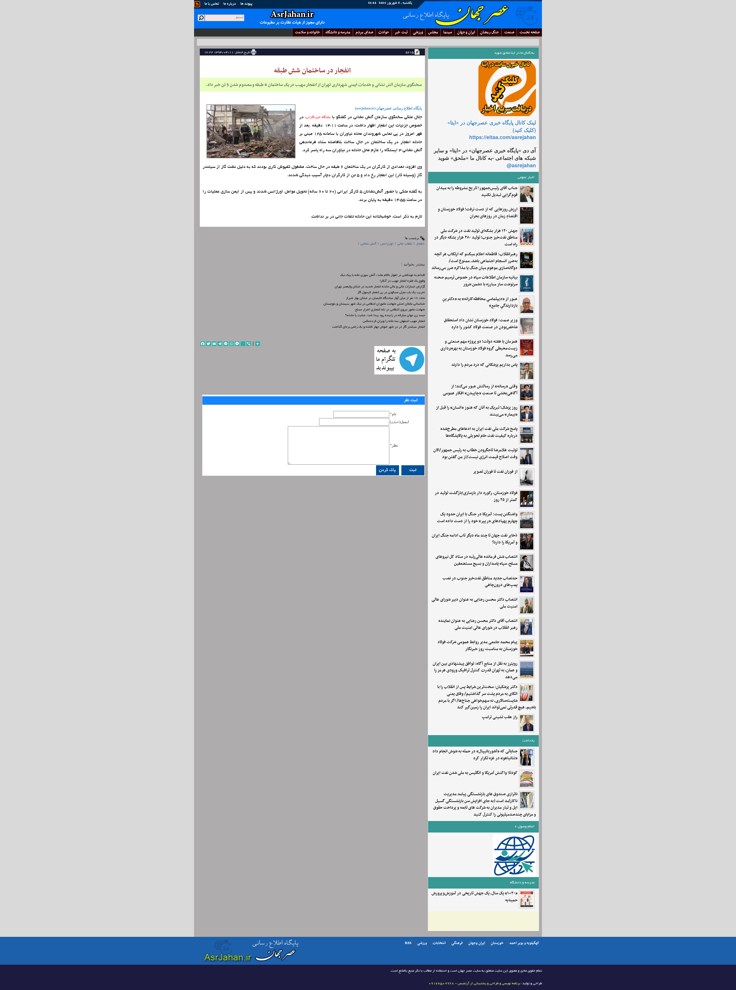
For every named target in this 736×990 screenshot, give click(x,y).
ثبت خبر (401, 32)
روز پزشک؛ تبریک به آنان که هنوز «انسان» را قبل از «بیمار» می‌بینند (477, 411)
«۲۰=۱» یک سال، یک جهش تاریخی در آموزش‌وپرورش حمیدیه (475, 897)
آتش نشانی (368, 244)
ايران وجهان (466, 32)
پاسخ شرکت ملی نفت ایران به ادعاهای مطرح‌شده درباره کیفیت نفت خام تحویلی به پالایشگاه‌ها (479, 432)
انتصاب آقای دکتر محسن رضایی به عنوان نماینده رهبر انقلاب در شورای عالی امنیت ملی (478, 624)
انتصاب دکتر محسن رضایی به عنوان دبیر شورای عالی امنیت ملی (475, 603)
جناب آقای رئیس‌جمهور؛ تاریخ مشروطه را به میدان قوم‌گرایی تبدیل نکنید (477, 192)
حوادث (383, 32)
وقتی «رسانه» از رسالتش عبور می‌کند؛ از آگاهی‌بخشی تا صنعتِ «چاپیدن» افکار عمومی (480, 390)
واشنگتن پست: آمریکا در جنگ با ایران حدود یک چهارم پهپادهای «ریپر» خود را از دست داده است (477, 518)
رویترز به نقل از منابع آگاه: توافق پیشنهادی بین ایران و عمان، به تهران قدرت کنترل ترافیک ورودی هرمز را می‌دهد (475, 670)
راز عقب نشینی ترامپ (500, 717)
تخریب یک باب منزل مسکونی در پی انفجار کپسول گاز (391, 292)
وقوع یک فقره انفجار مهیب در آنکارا (402, 281)
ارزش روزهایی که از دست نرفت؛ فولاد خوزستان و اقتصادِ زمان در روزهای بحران (478, 213)
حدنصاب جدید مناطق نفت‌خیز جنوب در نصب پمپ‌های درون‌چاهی (480, 582)
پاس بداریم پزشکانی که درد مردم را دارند (484, 365)
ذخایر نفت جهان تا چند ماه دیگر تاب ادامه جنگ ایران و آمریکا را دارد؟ (475, 539)
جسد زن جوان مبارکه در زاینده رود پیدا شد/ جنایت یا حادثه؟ (385, 315)
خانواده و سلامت (307, 32)
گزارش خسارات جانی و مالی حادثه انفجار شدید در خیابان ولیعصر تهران (380, 287)
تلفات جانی (404, 244)
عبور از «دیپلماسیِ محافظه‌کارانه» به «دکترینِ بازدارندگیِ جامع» (480, 303)
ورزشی (418, 32)
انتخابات (439, 943)
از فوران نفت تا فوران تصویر (495, 471)
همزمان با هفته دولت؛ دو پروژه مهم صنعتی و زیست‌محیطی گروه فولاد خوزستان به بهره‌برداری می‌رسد (479, 348)
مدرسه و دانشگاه (337, 32)
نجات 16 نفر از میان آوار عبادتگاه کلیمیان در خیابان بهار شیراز (385, 298)
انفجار (420, 244)
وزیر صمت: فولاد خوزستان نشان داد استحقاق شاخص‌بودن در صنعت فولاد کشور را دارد (481, 324)
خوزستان (497, 943)
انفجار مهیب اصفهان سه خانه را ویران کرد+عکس (394, 321)
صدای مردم (364, 32)
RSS (408, 943)
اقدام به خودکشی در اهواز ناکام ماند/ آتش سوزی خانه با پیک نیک (382, 275)
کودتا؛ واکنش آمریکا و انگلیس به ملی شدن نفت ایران (475, 773)
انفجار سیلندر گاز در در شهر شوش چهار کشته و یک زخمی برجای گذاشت (378, 327)
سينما (447, 32)
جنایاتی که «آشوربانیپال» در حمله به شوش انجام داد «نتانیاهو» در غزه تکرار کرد (475, 755)
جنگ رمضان (489, 32)
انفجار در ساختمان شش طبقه (312, 70)
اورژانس (386, 244)
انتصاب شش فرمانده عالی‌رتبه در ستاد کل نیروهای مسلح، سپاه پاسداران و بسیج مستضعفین (477, 560)
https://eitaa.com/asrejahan (502, 137)
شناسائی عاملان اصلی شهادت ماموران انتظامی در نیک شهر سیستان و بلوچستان (374, 304)
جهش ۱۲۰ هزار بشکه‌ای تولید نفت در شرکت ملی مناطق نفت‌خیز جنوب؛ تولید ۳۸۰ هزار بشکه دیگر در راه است (476, 238)
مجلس (433, 32)
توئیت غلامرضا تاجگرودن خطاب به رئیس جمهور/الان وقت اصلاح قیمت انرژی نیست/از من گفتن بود (475, 454)
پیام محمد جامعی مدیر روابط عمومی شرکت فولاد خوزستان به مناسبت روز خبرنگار (478, 646)
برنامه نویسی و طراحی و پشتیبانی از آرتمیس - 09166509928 (474, 983)
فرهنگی (457, 943)
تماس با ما (211, 4)
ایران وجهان (476, 943)
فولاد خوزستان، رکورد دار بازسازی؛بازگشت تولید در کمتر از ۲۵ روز (476, 496)
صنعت (509, 32)
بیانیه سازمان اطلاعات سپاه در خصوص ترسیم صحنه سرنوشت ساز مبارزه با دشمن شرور (476, 281)
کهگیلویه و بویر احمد (524, 943)
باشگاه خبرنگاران (318, 117)
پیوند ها (246, 4)
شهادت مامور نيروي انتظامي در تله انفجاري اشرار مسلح (390, 310)
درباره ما (229, 4)
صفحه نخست (530, 32)
